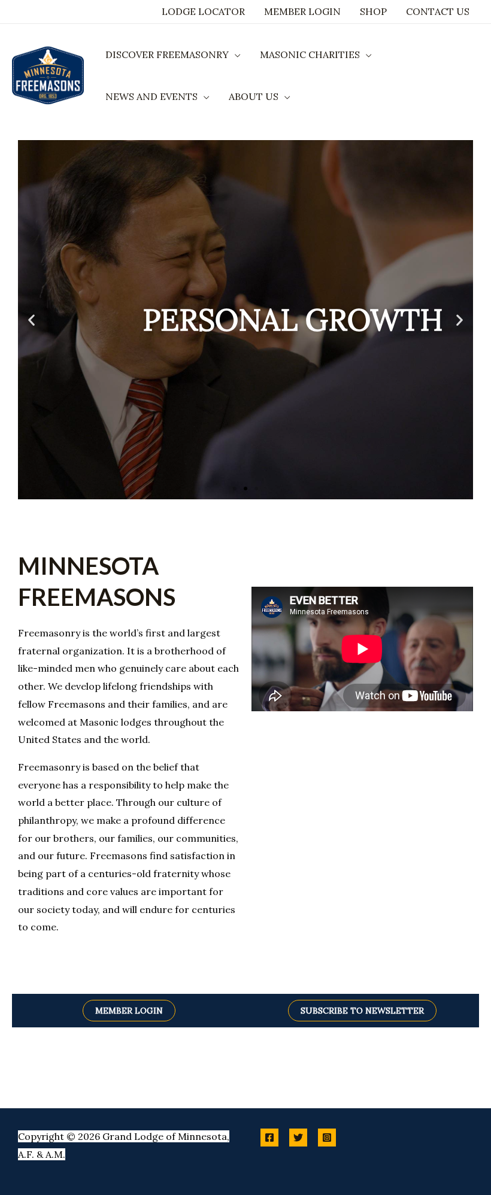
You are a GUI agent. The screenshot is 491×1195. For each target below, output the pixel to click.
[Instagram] (327, 1138)
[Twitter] (298, 1138)
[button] (235, 54)
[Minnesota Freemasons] (48, 74)
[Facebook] (269, 1138)
